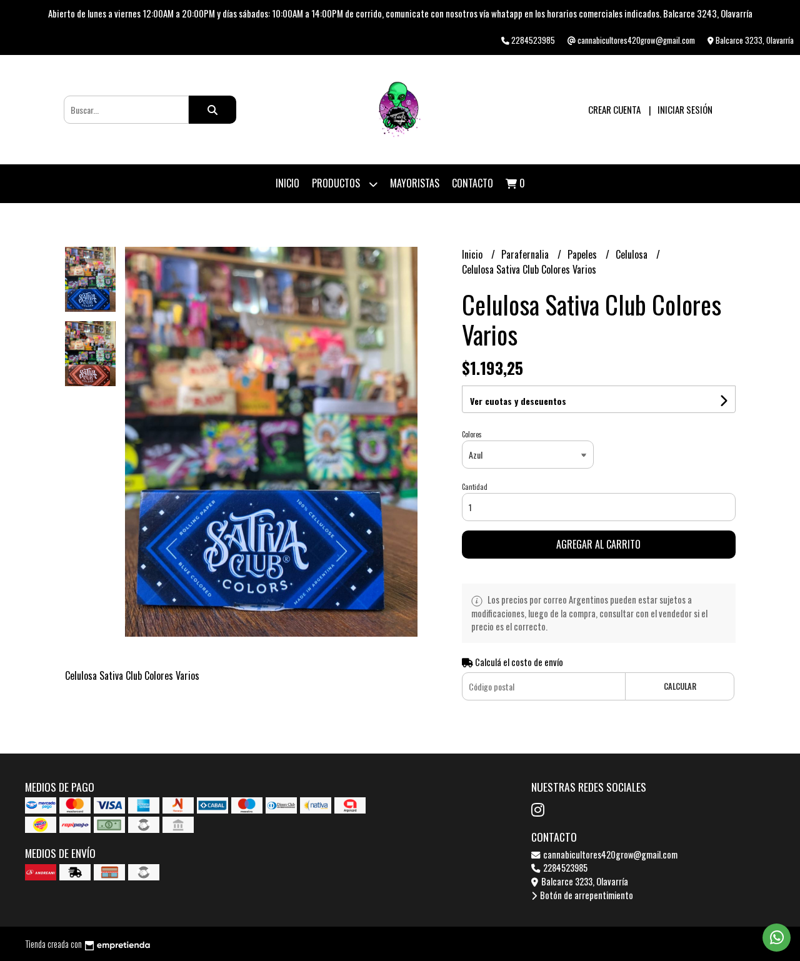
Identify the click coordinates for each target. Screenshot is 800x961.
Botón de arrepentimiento (585, 895)
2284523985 (564, 867)
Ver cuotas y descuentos (518, 400)
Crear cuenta (614, 109)
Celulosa (633, 254)
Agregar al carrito (598, 544)
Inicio (287, 183)
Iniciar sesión (685, 109)
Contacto (472, 183)
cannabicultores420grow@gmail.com (609, 854)
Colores (472, 434)
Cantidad (475, 487)
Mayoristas (414, 183)
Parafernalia (526, 254)
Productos (337, 183)
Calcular (680, 686)
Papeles (583, 254)
